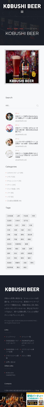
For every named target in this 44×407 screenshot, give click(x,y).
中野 (33, 216)
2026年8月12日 (21, 134)
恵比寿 (30, 234)
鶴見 (25, 267)
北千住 (26, 220)
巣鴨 (22, 234)
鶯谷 (18, 267)
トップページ (10, 337)
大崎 (15, 230)
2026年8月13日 (21, 121)
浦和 (8, 253)
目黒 (22, 253)
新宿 (22, 239)
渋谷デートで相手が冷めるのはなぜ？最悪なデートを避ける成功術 (26, 117)
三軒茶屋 (10, 216)
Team (16, 29)
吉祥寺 (9, 225)
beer (21, 29)
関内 (32, 263)
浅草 (30, 248)
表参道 (9, 263)
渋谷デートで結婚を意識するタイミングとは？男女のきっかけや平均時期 (26, 155)
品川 (16, 225)
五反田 (9, 220)
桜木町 (9, 248)
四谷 (23, 225)
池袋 (23, 248)
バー (8, 193)
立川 (8, 258)
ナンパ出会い (12, 189)
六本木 (17, 220)
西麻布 (17, 263)
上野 (18, 216)
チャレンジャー (12, 181)
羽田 (15, 258)
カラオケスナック (13, 173)
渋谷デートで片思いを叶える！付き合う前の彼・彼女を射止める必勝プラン (26, 130)
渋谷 (15, 253)
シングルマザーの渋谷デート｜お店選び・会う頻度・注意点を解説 (26, 142)
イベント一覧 (26, 337)
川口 (29, 230)
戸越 (15, 239)
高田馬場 (10, 267)
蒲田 (29, 258)
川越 (15, 234)
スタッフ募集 (26, 356)
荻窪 (22, 258)
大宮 (8, 230)
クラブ (9, 177)
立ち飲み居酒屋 (12, 201)
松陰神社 (18, 244)
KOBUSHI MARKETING (28, 321)
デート (17, 113)
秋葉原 (30, 253)
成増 (8, 239)
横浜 (16, 248)
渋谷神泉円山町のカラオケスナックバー (28, 343)
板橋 (26, 244)
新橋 (29, 239)
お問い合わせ (10, 362)
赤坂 (25, 263)
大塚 (30, 225)
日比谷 (9, 244)
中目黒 (26, 216)
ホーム (9, 29)
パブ (8, 197)
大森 (22, 230)
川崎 (8, 234)
